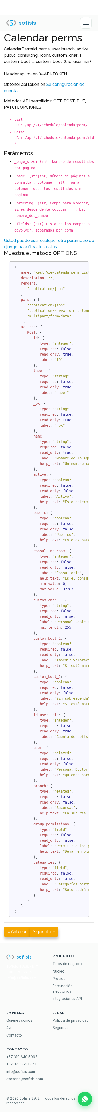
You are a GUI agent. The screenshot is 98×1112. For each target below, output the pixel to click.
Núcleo (59, 971)
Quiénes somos (19, 1020)
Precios (59, 978)
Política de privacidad (71, 1020)
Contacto (14, 1035)
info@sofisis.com (20, 1072)
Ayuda (11, 1028)
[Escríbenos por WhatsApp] (85, 1099)
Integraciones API (67, 999)
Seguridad (61, 1028)
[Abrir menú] (86, 23)
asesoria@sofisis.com (24, 1079)
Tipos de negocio (67, 964)
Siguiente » (44, 931)
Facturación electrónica (63, 988)
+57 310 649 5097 (21, 1057)
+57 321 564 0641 (21, 1064)
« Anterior (16, 931)
